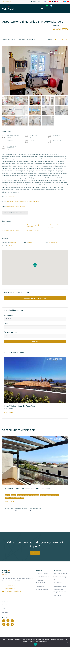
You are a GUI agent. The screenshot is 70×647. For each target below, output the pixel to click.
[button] (35, 265)
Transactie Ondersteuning (41, 581)
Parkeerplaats (54, 225)
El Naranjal (12, 246)
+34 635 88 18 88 (9, 588)
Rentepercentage (10, 332)
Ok (35, 644)
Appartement (10, 197)
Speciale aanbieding (18, 206)
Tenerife (13, 242)
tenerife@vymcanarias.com (13, 591)
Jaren (6, 323)
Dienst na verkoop (42, 589)
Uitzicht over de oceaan (11, 231)
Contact (35, 553)
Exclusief (9, 206)
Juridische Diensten (42, 577)
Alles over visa (58, 582)
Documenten (58, 595)
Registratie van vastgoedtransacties (60, 591)
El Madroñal (53, 242)
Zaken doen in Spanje (60, 573)
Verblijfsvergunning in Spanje (61, 578)
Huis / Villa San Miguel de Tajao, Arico (19, 406)
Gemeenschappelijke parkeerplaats (28, 495)
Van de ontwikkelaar (13, 201)
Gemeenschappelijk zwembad (33, 225)
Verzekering (40, 586)
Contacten (5, 612)
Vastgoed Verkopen (42, 573)
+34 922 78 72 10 (62, 5)
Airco (6, 225)
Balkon (7, 495)
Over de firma (6, 605)
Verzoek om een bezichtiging (35, 298)
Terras (52, 228)
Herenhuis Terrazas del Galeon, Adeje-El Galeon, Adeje (27, 489)
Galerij (4, 608)
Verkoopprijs (8, 315)
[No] (68, 642)
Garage (13, 495)
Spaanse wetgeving (60, 586)
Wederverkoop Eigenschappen (30, 201)
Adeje (30, 242)
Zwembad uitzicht (33, 231)
